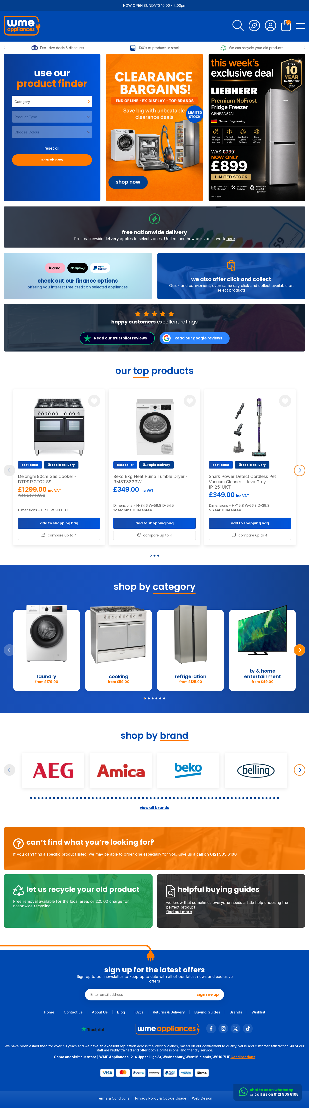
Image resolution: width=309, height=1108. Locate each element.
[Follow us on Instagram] (223, 1032)
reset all (52, 148)
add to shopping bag (59, 523)
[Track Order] (254, 26)
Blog (121, 1012)
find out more (179, 911)
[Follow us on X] (235, 1032)
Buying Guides (207, 1012)
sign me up (208, 994)
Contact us (73, 1012)
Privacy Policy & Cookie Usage (160, 1098)
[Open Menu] (300, 26)
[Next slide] (304, 48)
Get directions (243, 1057)
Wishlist (258, 1012)
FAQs (138, 1012)
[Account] (270, 26)
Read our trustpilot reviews (120, 338)
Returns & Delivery (169, 1012)
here (230, 238)
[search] (238, 26)
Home (49, 1012)
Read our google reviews (198, 338)
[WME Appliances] (22, 26)
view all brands (154, 808)
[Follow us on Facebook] (211, 1032)
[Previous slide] (4, 48)
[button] (151, 556)
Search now (52, 159)
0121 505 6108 (223, 854)
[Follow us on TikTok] (248, 1032)
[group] (154, 127)
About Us (100, 1012)
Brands (236, 1012)
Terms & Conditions (113, 1098)
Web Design (202, 1098)
